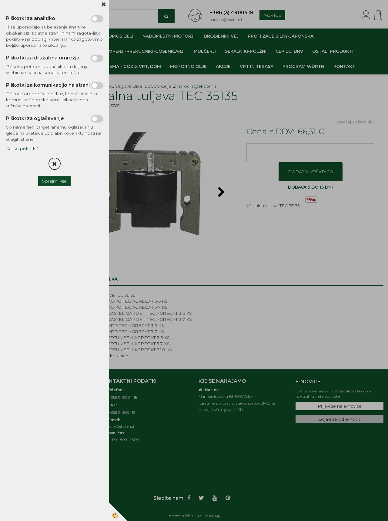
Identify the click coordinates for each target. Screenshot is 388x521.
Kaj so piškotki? (22, 148)
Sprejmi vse (54, 181)
